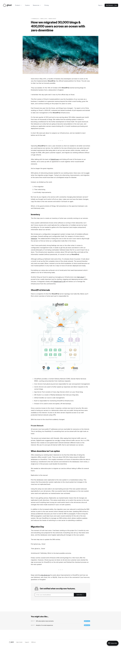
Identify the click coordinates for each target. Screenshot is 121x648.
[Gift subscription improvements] (60, 621)
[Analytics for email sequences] (60, 625)
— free (111, 5)
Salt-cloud (80, 277)
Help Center (19, 642)
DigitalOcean (55, 159)
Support (27, 642)
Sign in (100, 5)
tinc (59, 440)
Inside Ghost (52, 18)
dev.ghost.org (45, 575)
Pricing (46, 5)
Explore (27, 5)
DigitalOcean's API (59, 281)
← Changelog (35, 18)
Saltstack (34, 238)
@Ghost (33, 642)
